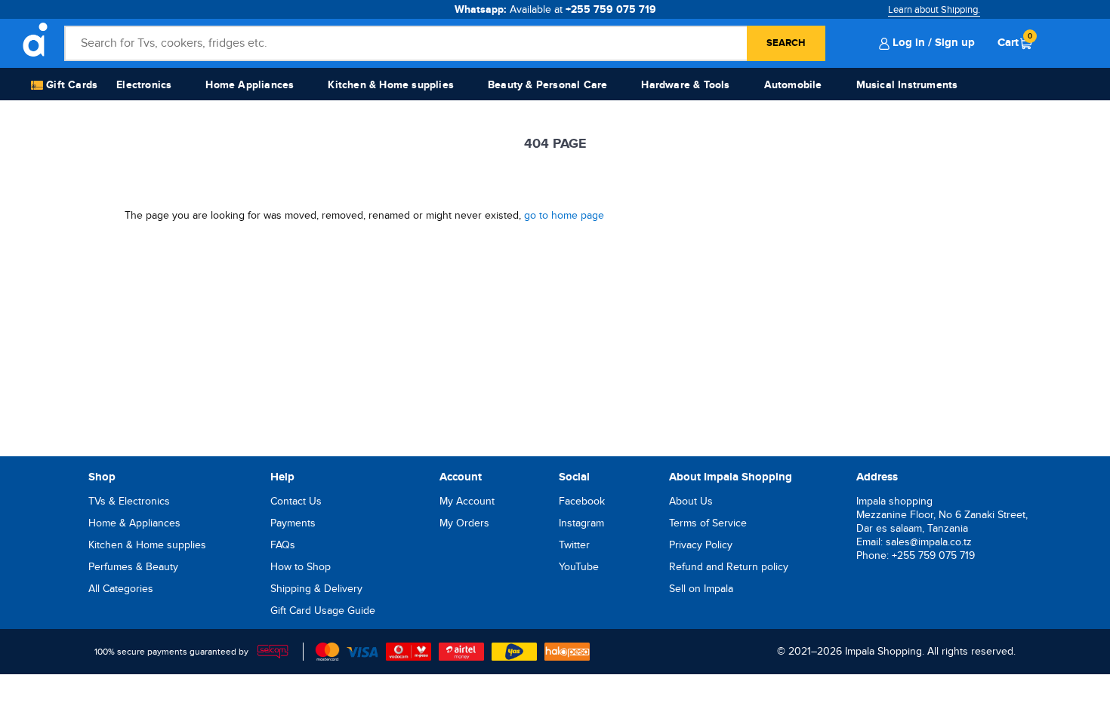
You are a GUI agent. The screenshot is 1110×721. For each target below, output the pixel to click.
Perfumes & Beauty (133, 566)
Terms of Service (708, 523)
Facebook (582, 501)
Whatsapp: (555, 9)
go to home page (564, 215)
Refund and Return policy (728, 566)
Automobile (793, 84)
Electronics (143, 84)
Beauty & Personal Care (547, 84)
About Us (691, 501)
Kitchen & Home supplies (391, 84)
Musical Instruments (907, 84)
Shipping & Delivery (316, 588)
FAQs (282, 544)
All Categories (120, 588)
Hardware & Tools (685, 84)
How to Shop (300, 566)
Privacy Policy (700, 544)
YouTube (579, 566)
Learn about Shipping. (934, 10)
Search (786, 43)
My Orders (464, 523)
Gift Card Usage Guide (322, 610)
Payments (293, 523)
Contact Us (296, 501)
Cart (1014, 42)
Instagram (581, 523)
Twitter (574, 544)
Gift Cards (70, 84)
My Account (467, 501)
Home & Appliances (134, 523)
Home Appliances (249, 84)
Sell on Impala (701, 588)
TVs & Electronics (129, 501)
